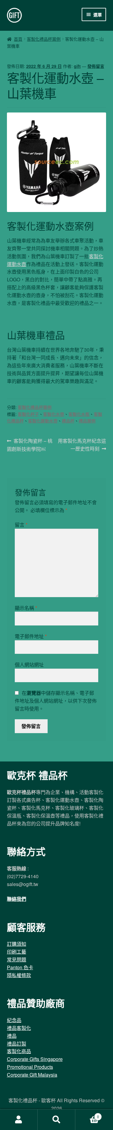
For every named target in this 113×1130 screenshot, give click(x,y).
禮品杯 (68, 421)
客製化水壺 (53, 414)
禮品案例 (87, 421)
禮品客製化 (19, 1027)
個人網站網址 (29, 664)
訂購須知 (16, 943)
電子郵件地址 (31, 636)
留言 (21, 524)
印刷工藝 (16, 951)
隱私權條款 (19, 975)
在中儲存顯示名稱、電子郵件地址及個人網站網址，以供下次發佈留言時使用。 (56, 700)
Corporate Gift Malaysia (32, 1074)
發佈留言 (95, 66)
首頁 (18, 39)
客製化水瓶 (78, 414)
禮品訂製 (16, 1043)
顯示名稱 (26, 607)
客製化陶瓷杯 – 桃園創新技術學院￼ (30, 445)
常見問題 (16, 959)
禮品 (12, 1035)
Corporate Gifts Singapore (35, 1059)
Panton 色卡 (20, 967)
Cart (87, 1114)
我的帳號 (19, 1119)
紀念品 (14, 1020)
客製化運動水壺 (43, 421)
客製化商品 (19, 1051)
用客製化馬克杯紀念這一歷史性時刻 (82, 445)
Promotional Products (30, 1066)
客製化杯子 (28, 414)
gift (77, 66)
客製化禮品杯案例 (44, 39)
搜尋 (56, 1119)
